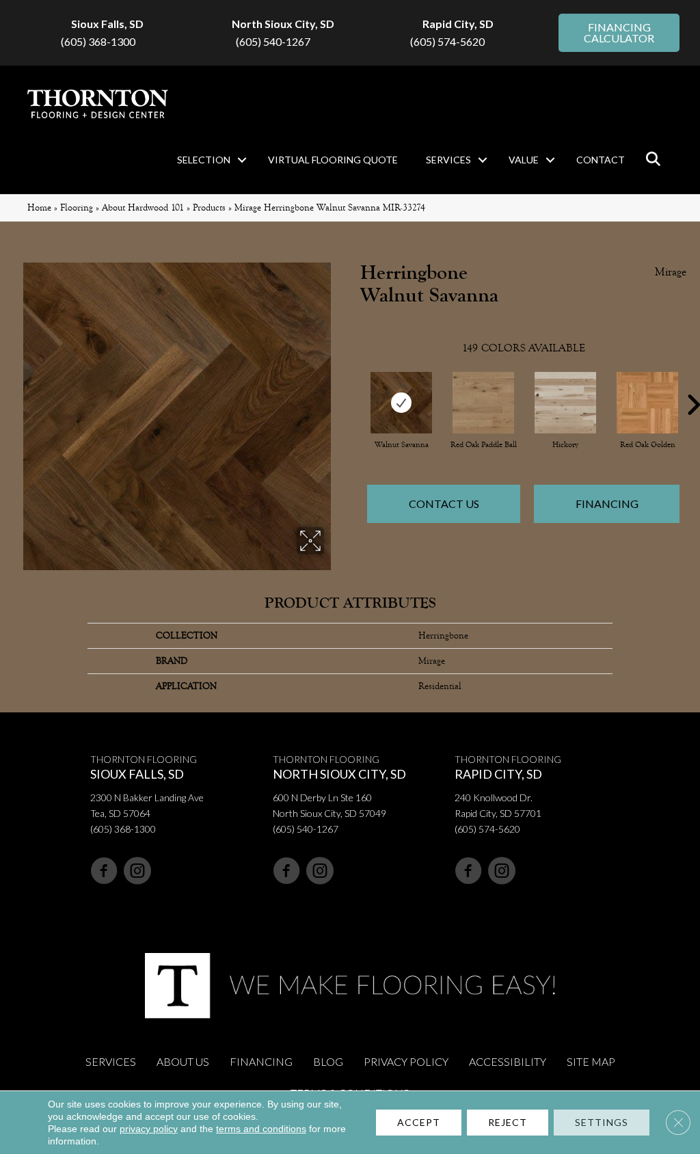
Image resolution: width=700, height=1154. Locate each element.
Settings (601, 1122)
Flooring (76, 207)
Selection (203, 159)
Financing (607, 503)
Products (209, 207)
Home (39, 207)
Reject (507, 1122)
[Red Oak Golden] (647, 402)
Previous (353, 384)
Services (448, 159)
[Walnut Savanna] (401, 402)
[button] (242, 160)
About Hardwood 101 (143, 207)
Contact (600, 159)
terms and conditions (261, 1128)
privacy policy (149, 1128)
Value (524, 159)
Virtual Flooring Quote (333, 159)
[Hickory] (565, 402)
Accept (418, 1122)
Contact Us (444, 503)
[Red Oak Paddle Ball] (483, 402)
